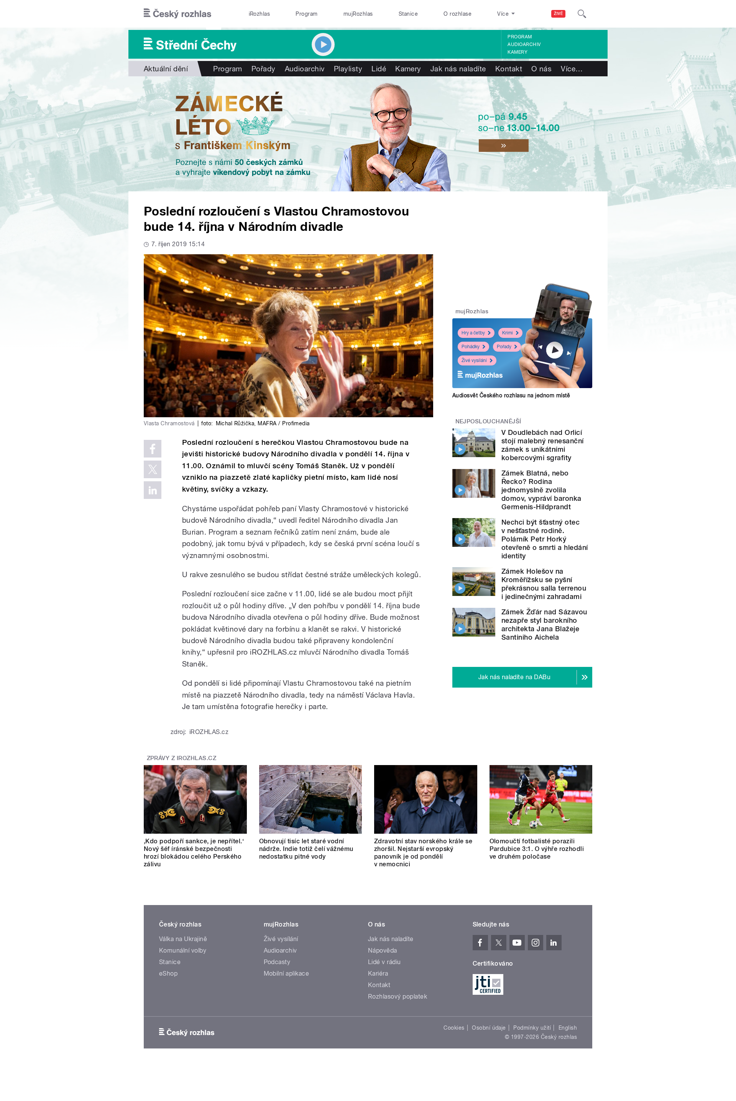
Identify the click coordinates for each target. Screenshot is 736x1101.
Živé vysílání (474, 360)
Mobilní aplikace (286, 973)
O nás (541, 68)
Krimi (507, 333)
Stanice (408, 14)
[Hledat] (582, 14)
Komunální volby (182, 950)
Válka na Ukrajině (183, 939)
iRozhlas (259, 14)
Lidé (378, 68)
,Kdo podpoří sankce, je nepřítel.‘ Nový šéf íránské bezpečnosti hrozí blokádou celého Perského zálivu (194, 853)
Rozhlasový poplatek (397, 996)
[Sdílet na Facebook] (152, 449)
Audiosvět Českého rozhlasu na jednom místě (511, 395)
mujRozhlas (358, 14)
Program (306, 14)
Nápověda (382, 950)
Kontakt (508, 68)
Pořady (263, 68)
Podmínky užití (532, 1028)
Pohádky (471, 346)
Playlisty (348, 68)
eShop (168, 973)
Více (572, 68)
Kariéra (378, 973)
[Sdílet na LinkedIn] (152, 490)
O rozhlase (458, 14)
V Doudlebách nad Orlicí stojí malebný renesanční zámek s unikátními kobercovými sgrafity (542, 445)
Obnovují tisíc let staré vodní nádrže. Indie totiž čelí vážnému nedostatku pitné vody (306, 849)
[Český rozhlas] (177, 14)
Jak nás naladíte (458, 68)
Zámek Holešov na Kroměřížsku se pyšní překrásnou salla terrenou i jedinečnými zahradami (543, 584)
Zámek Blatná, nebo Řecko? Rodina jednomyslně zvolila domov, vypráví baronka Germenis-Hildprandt (541, 490)
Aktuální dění (166, 68)
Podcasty (277, 962)
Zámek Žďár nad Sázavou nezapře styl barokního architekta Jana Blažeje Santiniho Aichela (544, 624)
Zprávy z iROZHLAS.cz (182, 758)
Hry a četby (473, 333)
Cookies (454, 1028)
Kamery (517, 52)
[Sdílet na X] (152, 469)
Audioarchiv (524, 44)
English (568, 1028)
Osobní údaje (489, 1028)
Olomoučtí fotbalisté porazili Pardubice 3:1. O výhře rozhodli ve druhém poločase (537, 849)
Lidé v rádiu (384, 962)
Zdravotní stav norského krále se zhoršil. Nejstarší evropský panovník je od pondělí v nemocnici (423, 853)
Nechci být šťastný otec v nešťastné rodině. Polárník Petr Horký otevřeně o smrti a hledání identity (544, 539)
